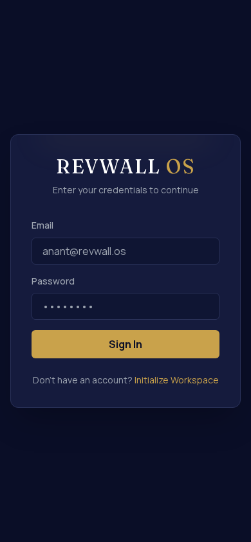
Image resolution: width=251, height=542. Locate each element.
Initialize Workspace (177, 380)
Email (42, 225)
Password (53, 281)
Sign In (125, 344)
